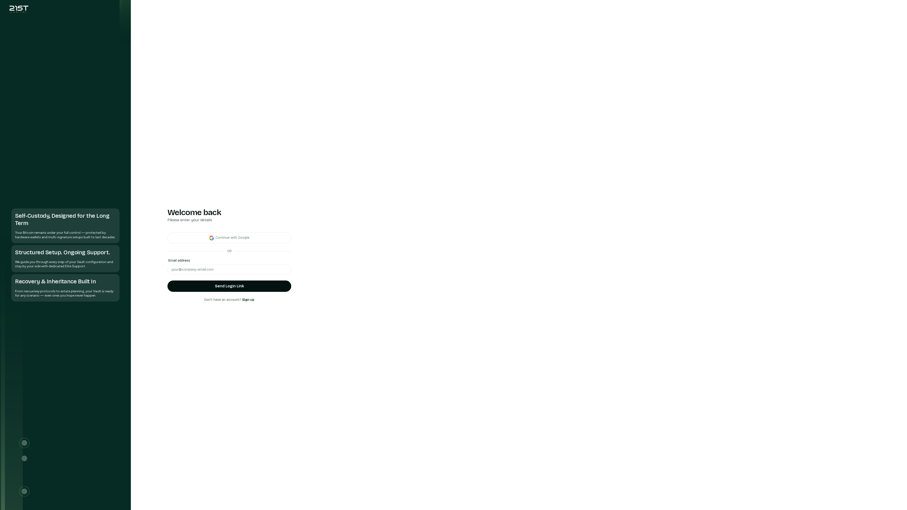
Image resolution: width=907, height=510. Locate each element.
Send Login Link (229, 286)
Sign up (248, 300)
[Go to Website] (18, 9)
